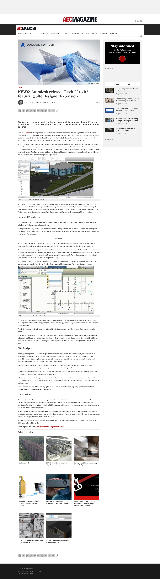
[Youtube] (140, 21)
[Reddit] (34, 110)
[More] (53, 110)
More (93, 33)
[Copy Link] (49, 110)
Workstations (55, 33)
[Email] (38, 110)
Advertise (103, 33)
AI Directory (44, 33)
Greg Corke (52, 102)
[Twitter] (135, 21)
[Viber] (42, 110)
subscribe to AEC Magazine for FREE (50, 427)
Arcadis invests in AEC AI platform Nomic (125, 129)
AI (35, 33)
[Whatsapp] (45, 110)
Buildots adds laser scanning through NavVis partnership (127, 120)
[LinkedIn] (138, 21)
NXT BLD (85, 33)
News (20, 33)
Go (122, 59)
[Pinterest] (31, 110)
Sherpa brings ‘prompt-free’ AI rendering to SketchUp (127, 100)
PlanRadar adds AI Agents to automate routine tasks (127, 110)
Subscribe (113, 33)
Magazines (75, 33)
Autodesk (25, 133)
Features (28, 33)
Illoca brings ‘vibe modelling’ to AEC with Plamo (127, 90)
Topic (65, 33)
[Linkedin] (27, 110)
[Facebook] (133, 21)
